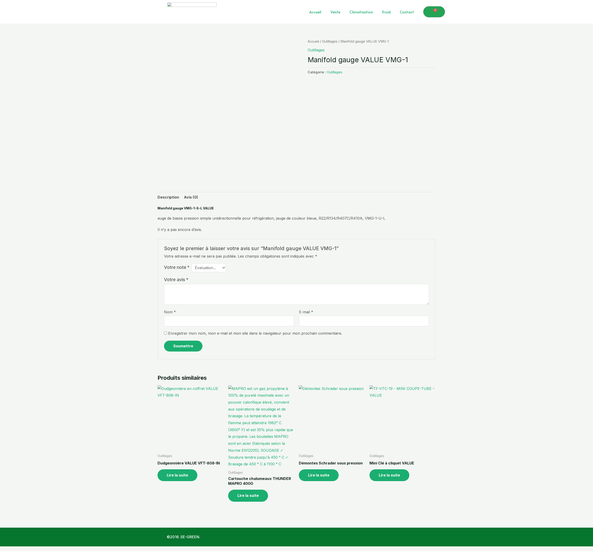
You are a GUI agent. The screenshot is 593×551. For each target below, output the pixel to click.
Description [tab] (168, 197)
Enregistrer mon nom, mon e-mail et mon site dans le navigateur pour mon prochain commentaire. (255, 333)
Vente (335, 11)
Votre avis (176, 279)
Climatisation (361, 11)
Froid (386, 11)
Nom (170, 312)
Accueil (315, 11)
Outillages (330, 41)
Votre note (176, 267)
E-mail (306, 312)
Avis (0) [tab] (191, 197)
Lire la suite (177, 475)
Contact (407, 11)
